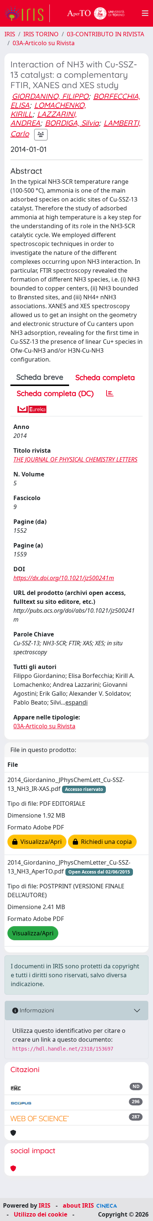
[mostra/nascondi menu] (145, 13)
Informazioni (36, 1010)
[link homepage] (27, 13)
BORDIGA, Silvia (72, 122)
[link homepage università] (95, 13)
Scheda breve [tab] (39, 377)
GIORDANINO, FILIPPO (50, 96)
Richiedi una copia (105, 842)
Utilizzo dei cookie (40, 1214)
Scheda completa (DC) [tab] (55, 393)
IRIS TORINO (41, 34)
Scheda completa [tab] (105, 377)
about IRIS (78, 1205)
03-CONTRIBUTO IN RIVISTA (105, 34)
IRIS (9, 34)
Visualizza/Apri (39, 842)
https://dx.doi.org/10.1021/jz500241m (63, 578)
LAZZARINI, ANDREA (43, 118)
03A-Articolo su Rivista (44, 43)
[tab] (110, 393)
